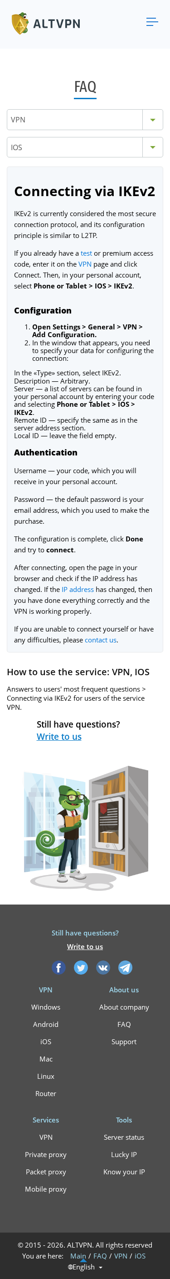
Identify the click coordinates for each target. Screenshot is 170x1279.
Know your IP (124, 1171)
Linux (45, 1076)
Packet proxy (46, 1171)
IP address (78, 589)
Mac (46, 1058)
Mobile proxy (46, 1188)
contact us (101, 639)
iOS (45, 1041)
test (86, 253)
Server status (124, 1137)
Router (45, 1093)
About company (124, 1006)
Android (45, 1024)
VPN (85, 263)
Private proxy (46, 1154)
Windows (45, 1006)
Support (124, 1041)
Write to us (59, 737)
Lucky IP (124, 1154)
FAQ (124, 1024)
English (84, 1267)
